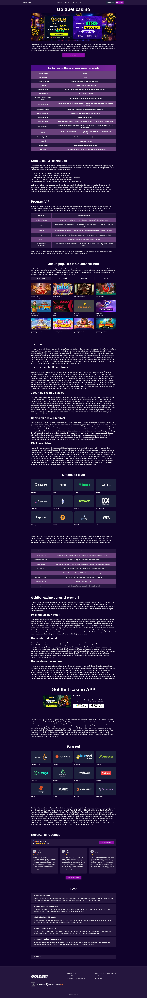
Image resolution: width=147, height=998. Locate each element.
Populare (40, 278)
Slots (104, 278)
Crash (83, 278)
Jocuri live (62, 278)
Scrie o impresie (106, 842)
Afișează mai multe (73, 877)
